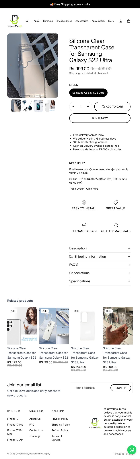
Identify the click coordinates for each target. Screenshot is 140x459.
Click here (92, 188)
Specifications (79, 281)
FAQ (31, 424)
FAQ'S (73, 265)
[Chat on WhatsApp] (131, 449)
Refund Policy (60, 430)
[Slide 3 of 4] (38, 106)
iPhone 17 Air (15, 439)
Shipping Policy (61, 424)
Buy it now (100, 118)
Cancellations (79, 273)
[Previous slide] (10, 66)
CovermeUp (22, 453)
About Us (34, 418)
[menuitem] (111, 21)
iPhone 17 (13, 418)
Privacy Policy (60, 418)
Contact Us (36, 430)
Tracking (34, 436)
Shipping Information (90, 256)
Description (78, 248)
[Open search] (27, 21)
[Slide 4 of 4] (50, 106)
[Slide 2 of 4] (27, 106)
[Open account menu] (121, 21)
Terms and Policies (123, 453)
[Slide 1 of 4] (16, 106)
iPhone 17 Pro (15, 424)
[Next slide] (55, 66)
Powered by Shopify (39, 453)
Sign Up (121, 387)
